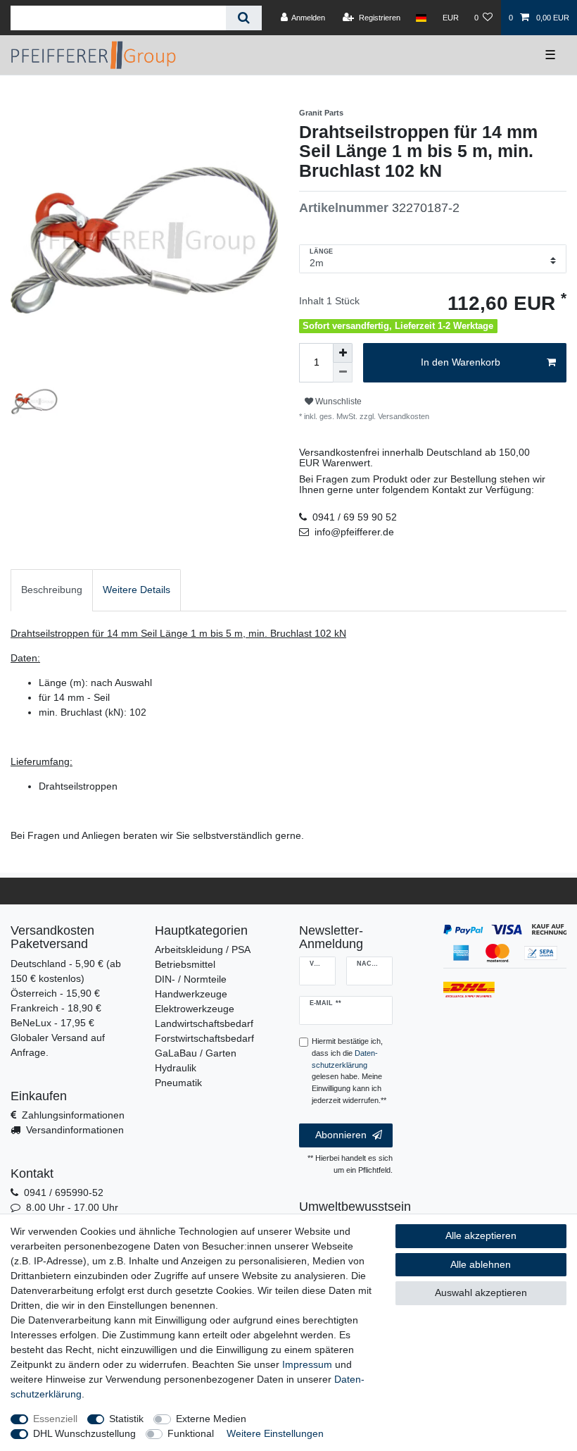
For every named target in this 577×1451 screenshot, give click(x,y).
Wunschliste (337, 401)
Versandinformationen (75, 1129)
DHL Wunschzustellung (84, 1433)
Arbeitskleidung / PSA (203, 949)
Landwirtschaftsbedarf (204, 1023)
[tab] (52, 590)
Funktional (190, 1433)
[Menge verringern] (343, 372)
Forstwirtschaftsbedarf (204, 1038)
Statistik (126, 1418)
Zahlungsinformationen (73, 1115)
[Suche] (244, 18)
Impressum (307, 1364)
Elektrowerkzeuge (194, 1008)
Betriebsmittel (185, 964)
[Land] (421, 17)
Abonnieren (341, 1134)
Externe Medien (211, 1418)
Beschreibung (51, 589)
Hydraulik (175, 1067)
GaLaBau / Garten (195, 1053)
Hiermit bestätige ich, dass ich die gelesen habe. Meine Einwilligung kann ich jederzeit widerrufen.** (349, 1070)
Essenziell (55, 1418)
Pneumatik (178, 1082)
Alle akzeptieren (480, 1235)
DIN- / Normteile (191, 979)
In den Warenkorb (460, 362)
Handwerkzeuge (191, 993)
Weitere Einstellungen (275, 1433)
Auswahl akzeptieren (481, 1292)
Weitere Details (136, 589)
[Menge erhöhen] (343, 353)
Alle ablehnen (480, 1264)
